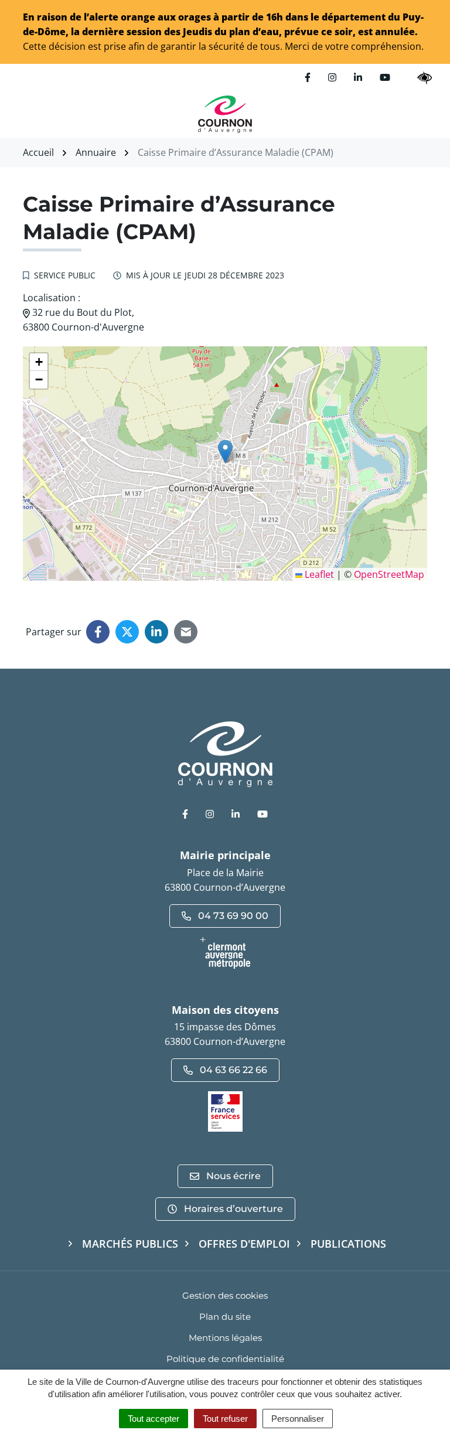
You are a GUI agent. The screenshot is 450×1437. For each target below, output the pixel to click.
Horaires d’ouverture (233, 1208)
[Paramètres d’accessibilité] (425, 78)
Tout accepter (153, 1419)
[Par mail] (185, 631)
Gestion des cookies (225, 1295)
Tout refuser (225, 1419)
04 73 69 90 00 (233, 915)
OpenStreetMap (389, 574)
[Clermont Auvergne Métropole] (225, 953)
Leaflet (318, 574)
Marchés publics (130, 1244)
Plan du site (225, 1316)
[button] (225, 452)
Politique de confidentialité (225, 1358)
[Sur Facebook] (98, 631)
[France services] (225, 1110)
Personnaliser (297, 1419)
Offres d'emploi (244, 1244)
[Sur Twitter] (127, 631)
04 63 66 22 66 (233, 1069)
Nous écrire (233, 1175)
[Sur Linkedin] (156, 631)
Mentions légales (225, 1337)
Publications (348, 1244)
